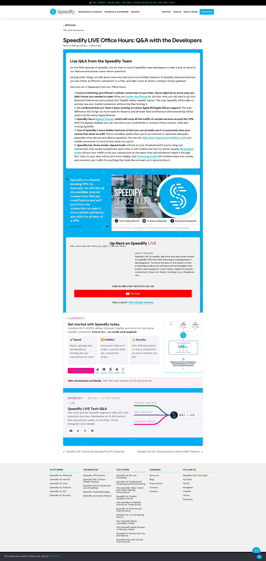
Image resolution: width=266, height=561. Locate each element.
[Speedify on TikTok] (78, 431)
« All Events (69, 25)
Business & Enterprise (117, 12)
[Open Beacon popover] (256, 551)
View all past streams (141, 302)
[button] (90, 12)
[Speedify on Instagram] (85, 431)
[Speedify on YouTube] (71, 431)
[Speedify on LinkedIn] (92, 431)
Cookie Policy (54, 556)
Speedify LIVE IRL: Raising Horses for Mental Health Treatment (168, 451)
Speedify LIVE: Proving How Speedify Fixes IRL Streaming (95, 451)
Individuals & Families (90, 12)
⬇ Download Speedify (81, 371)
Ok (259, 557)
